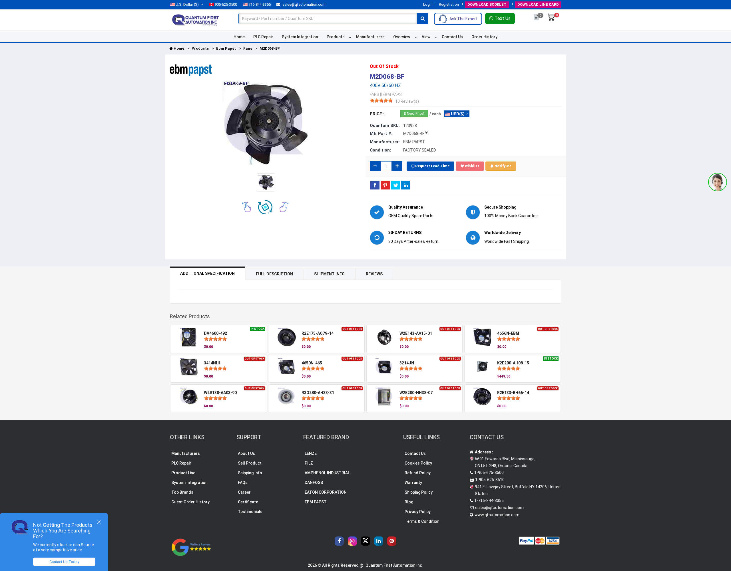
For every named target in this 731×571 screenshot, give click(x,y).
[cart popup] (551, 20)
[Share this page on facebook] (374, 184)
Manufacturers (370, 37)
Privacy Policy (418, 511)
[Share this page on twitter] (395, 184)
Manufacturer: (385, 141)
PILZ (309, 463)
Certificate (248, 502)
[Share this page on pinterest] (385, 184)
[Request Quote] (536, 20)
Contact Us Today (64, 562)
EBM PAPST (316, 502)
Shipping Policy (419, 492)
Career (244, 492)
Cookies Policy (418, 463)
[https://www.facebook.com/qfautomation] (339, 541)
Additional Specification (207, 273)
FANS (374, 94)
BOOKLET (487, 4)
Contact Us (452, 37)
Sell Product (250, 463)
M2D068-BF (270, 48)
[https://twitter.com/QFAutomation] (365, 541)
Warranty (413, 482)
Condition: (380, 150)
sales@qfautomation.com (304, 4)
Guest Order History (190, 502)
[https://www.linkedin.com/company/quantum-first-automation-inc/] (378, 541)
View (426, 37)
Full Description (274, 274)
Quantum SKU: (385, 125)
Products (336, 37)
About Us (246, 453)
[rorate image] (247, 207)
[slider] (381, 100)
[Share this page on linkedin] (405, 184)
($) (187, 4)
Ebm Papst (226, 48)
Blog (409, 502)
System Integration (300, 37)
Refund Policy (418, 473)
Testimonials (250, 511)
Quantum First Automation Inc (394, 565)
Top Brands (182, 492)
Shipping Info (250, 473)
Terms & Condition (422, 521)
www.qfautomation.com (497, 515)
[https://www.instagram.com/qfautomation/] (352, 541)
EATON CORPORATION (326, 492)
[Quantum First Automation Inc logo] (195, 19)
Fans (247, 48)
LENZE (311, 453)
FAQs (243, 482)
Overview (401, 37)
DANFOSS (314, 482)
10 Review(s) (407, 101)
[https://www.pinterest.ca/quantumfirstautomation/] (391, 541)
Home (239, 37)
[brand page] (190, 70)
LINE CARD (538, 4)
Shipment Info (329, 274)
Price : (377, 113)
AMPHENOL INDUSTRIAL (327, 473)
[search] (422, 18)
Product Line (183, 473)
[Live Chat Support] (717, 182)
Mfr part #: (381, 133)
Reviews (374, 274)
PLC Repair (263, 37)
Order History (484, 37)
